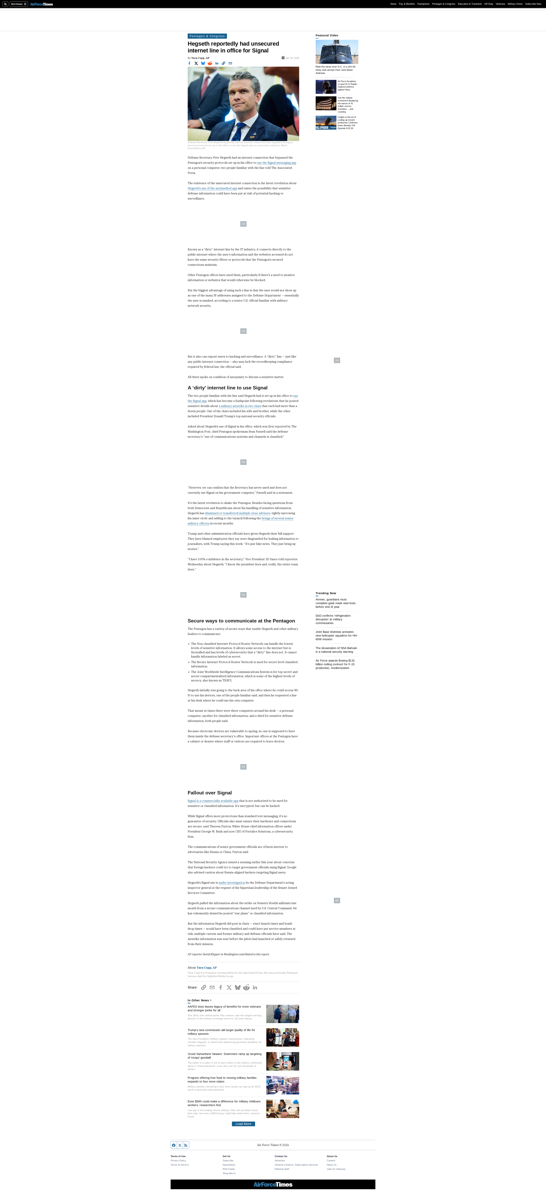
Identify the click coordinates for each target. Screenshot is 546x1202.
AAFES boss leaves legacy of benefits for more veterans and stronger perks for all (224, 1008)
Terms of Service (180, 1164)
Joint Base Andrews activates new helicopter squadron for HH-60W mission (337, 635)
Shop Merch (229, 1173)
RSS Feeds (229, 1169)
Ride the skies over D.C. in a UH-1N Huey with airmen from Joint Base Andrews (335, 69)
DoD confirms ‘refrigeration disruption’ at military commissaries (333, 619)
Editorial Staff (282, 1169)
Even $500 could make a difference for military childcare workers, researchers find (224, 1103)
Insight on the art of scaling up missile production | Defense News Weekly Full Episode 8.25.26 (347, 122)
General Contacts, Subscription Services (296, 1164)
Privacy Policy (178, 1160)
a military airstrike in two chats (240, 406)
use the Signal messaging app (276, 163)
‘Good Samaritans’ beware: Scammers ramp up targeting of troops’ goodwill (224, 1055)
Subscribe (228, 1160)
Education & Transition (470, 4)
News (393, 4)
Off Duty (488, 4)
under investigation (232, 883)
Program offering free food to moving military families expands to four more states (222, 1079)
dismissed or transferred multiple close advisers (237, 513)
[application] (337, 52)
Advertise (280, 1160)
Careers (331, 1160)
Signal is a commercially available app (213, 801)
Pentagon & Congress (443, 4)
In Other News (198, 1000)
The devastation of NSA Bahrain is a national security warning (336, 649)
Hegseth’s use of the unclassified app (212, 188)
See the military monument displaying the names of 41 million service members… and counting (348, 104)
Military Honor (515, 4)
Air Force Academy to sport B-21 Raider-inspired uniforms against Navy (348, 85)
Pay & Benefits (407, 4)
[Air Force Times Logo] (41, 3)
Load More (243, 1124)
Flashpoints (423, 4)
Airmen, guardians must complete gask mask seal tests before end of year (336, 603)
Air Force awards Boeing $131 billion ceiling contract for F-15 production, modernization (335, 664)
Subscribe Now (533, 4)
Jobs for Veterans (336, 1169)
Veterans (500, 4)
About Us (332, 1164)
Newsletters (229, 1164)
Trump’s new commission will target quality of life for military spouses (221, 1031)
